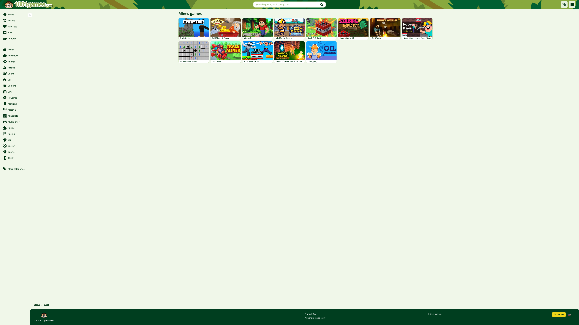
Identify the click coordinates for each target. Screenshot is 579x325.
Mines (46, 304)
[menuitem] (15, 14)
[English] (571, 314)
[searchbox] (289, 5)
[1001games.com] (28, 4)
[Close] (30, 15)
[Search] (322, 4)
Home (37, 304)
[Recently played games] (564, 4)
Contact (560, 314)
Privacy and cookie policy (315, 318)
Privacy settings (434, 314)
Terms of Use (310, 314)
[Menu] (572, 4)
